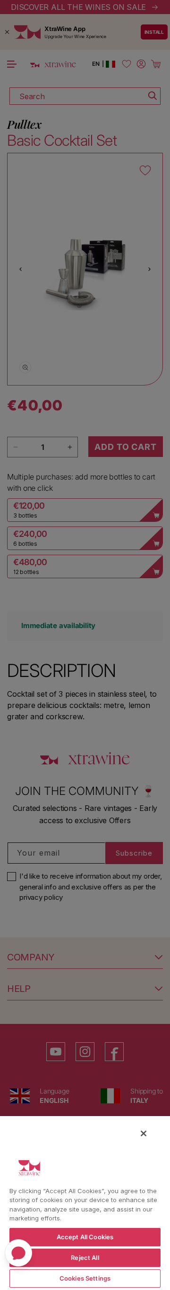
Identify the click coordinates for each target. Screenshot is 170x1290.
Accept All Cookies (85, 1237)
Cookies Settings (85, 1278)
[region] (85, 1202)
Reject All (85, 1257)
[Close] (143, 1133)
